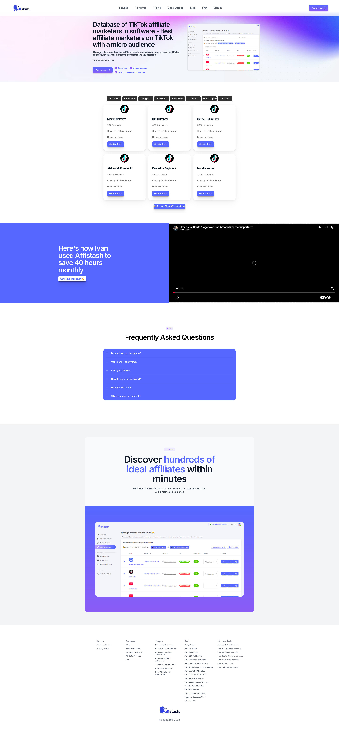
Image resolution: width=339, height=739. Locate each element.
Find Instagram (224, 648)
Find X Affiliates (192, 689)
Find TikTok (223, 652)
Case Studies (175, 7)
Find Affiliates (191, 648)
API (127, 660)
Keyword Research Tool (195, 697)
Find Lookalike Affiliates (195, 660)
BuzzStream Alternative (165, 648)
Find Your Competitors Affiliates (199, 667)
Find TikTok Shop (225, 656)
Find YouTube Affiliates (195, 671)
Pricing (157, 7)
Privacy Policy (103, 648)
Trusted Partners (133, 648)
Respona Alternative (164, 645)
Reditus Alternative (163, 668)
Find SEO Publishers (193, 656)
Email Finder (190, 701)
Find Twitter (223, 660)
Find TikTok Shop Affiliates (196, 682)
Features (122, 7)
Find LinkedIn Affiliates (195, 693)
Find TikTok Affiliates (194, 678)
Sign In (217, 7)
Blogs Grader (190, 645)
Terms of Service (104, 645)
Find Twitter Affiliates (194, 686)
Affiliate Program (133, 656)
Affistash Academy (134, 652)
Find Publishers (191, 652)
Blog (192, 7)
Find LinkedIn (224, 667)
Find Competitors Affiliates (197, 663)
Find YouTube (224, 645)
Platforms (140, 7)
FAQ (204, 7)
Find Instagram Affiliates (196, 674)
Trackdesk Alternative (165, 664)
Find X (220, 663)
